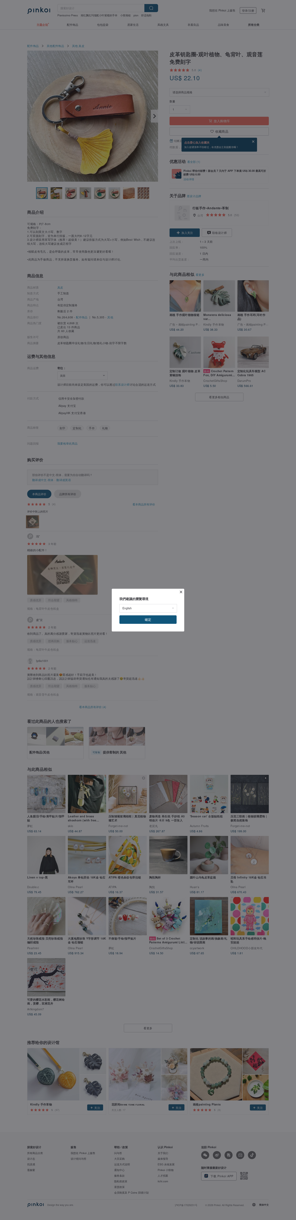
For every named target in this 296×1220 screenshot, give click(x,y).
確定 (148, 619)
